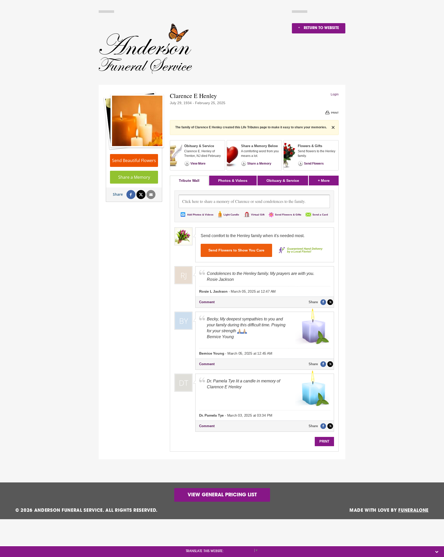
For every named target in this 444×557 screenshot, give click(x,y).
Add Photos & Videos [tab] (200, 214)
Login (335, 94)
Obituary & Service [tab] (282, 180)
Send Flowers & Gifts (288, 214)
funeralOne (413, 510)
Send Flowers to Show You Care (236, 250)
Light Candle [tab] (231, 214)
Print (324, 441)
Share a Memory (134, 177)
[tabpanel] (254, 318)
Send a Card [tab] (320, 214)
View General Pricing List (222, 494)
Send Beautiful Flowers (134, 160)
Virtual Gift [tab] (257, 214)
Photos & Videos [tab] (232, 180)
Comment (207, 302)
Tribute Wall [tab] (189, 180)
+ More (328, 180)
